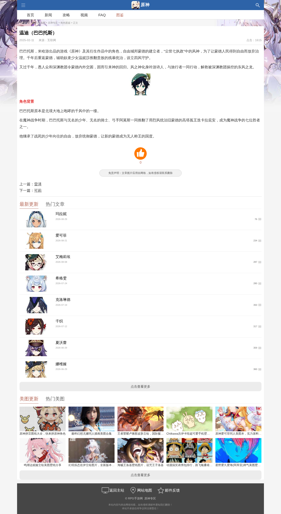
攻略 (66, 15)
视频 (84, 15)
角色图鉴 (65, 22)
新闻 (48, 15)
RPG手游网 (39, 22)
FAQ (102, 15)
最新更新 (29, 204)
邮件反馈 (172, 490)
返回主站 (116, 490)
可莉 (38, 190)
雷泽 (38, 184)
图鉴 (120, 15)
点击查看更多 (140, 386)
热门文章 (55, 204)
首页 (30, 15)
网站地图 (144, 490)
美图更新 (29, 398)
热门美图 (55, 398)
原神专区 (53, 22)
